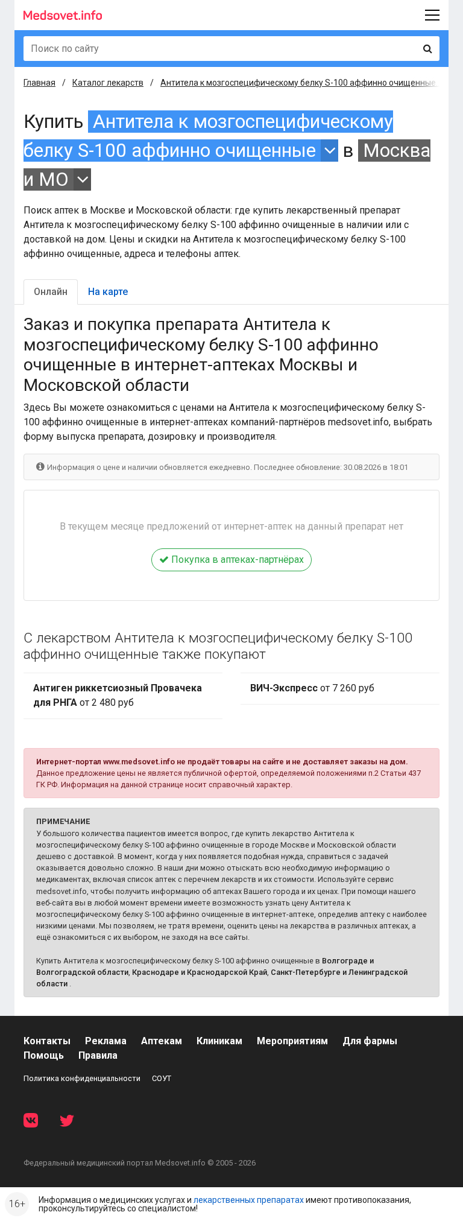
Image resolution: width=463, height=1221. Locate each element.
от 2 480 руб (117, 695)
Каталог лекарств (107, 82)
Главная (39, 82)
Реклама (106, 1041)
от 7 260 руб (312, 688)
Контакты (47, 1041)
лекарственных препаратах (249, 1200)
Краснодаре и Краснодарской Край (199, 972)
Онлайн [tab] (51, 291)
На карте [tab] (108, 291)
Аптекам (161, 1041)
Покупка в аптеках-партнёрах (236, 559)
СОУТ (161, 1078)
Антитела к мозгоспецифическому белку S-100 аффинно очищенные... (300, 82)
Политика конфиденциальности (82, 1078)
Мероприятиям (292, 1041)
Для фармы (369, 1041)
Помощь (44, 1055)
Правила (98, 1055)
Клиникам (219, 1041)
